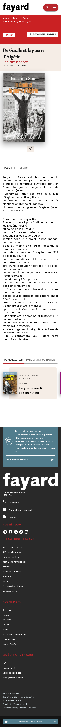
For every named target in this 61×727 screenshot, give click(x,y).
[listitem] (5, 532)
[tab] (10, 168)
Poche (16, 18)
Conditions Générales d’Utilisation (19, 697)
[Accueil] (16, 7)
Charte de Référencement (15, 704)
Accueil (6, 18)
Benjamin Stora (15, 62)
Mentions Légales (11, 693)
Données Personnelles (13, 700)
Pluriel (25, 18)
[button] (43, 34)
